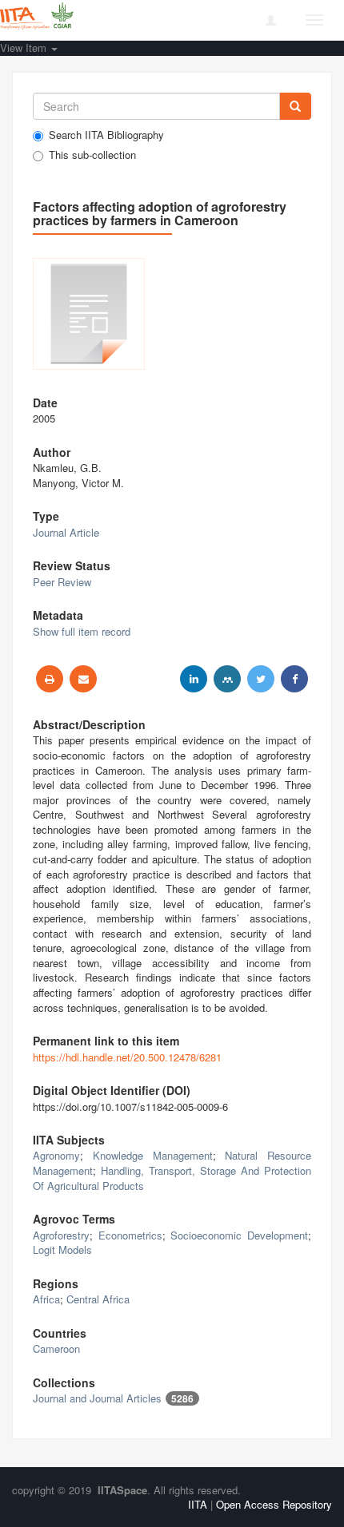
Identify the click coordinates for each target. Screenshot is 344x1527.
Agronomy (56, 1155)
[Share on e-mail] (83, 678)
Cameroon (56, 1348)
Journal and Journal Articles (97, 1398)
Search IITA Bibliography (106, 135)
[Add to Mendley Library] (227, 678)
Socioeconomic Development (239, 1235)
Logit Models (62, 1249)
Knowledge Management (153, 1155)
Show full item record (81, 631)
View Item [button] (25, 47)
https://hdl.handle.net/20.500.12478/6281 (127, 1057)
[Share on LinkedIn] (193, 678)
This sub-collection (92, 155)
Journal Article (66, 532)
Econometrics (130, 1235)
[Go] (295, 106)
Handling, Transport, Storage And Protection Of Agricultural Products (172, 1178)
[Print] (49, 678)
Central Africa (98, 1299)
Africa (46, 1299)
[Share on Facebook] (294, 678)
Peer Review (62, 581)
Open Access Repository (274, 1504)
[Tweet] (260, 678)
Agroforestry (61, 1235)
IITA (197, 1504)
